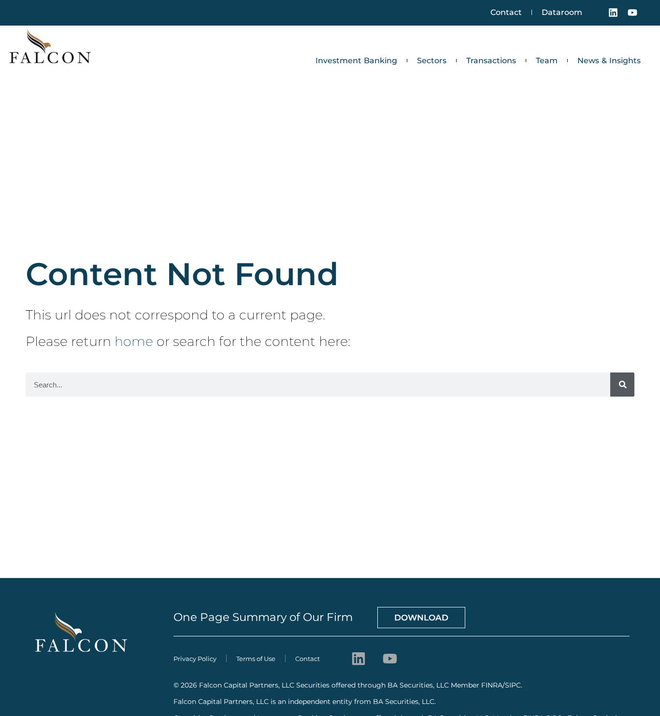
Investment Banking (356, 60)
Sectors (431, 60)
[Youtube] (632, 12)
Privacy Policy (194, 658)
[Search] (622, 384)
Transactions (491, 60)
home (134, 341)
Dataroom (562, 12)
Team (547, 60)
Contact (506, 12)
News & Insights (609, 60)
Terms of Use (255, 658)
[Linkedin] (613, 12)
